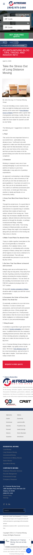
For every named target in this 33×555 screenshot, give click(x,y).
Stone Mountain (21, 433)
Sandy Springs (21, 429)
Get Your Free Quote (16, 35)
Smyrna (8, 433)
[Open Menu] (4, 4)
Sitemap (5, 498)
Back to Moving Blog (11, 377)
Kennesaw (9, 422)
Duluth (8, 418)
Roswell (8, 429)
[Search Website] (24, 511)
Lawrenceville (21, 422)
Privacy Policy (7, 495)
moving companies (15, 329)
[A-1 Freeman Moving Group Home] (17, 3)
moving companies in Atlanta (19, 289)
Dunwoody (20, 418)
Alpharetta (9, 415)
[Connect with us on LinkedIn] (9, 504)
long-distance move (20, 349)
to (28, 23)
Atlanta (19, 415)
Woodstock (20, 436)
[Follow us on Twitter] (6, 504)
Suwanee (8, 436)
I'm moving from (22, 15)
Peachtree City (21, 425)
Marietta (8, 425)
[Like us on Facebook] (4, 504)
